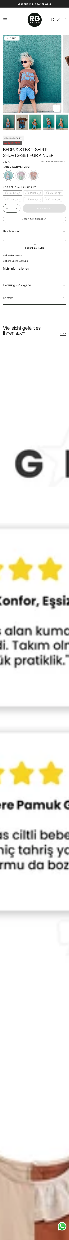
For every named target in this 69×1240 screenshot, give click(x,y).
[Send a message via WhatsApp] (62, 1226)
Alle (63, 333)
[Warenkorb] (64, 20)
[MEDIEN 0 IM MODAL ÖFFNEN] (56, 108)
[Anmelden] (58, 20)
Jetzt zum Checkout (34, 219)
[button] (5, 19)
